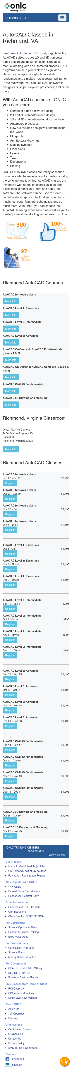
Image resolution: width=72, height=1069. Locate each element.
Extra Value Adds (18, 936)
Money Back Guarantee (22, 957)
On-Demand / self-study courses (27, 871)
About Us (13, 1009)
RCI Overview (16, 988)
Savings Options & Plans (22, 927)
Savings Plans (16, 952)
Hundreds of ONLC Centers (24, 907)
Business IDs (15, 1034)
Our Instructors (17, 911)
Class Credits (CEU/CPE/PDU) (26, 916)
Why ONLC (14, 886)
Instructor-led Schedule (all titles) (27, 866)
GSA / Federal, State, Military (25, 968)
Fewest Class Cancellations (24, 891)
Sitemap (13, 1018)
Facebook (16, 1059)
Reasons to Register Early (23, 896)
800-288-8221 (16, 17)
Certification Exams (19, 1029)
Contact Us (14, 1038)
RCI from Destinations (21, 993)
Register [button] (10, 483)
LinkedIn (16, 1065)
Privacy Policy (16, 1043)
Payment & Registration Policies (26, 875)
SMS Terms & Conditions (22, 1048)
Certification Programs (21, 948)
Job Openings (16, 1013)
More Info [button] (10, 301)
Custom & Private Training (23, 932)
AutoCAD (17, 53)
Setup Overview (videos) (22, 998)
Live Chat (64, 1061)
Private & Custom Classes (23, 977)
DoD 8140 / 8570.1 (19, 973)
